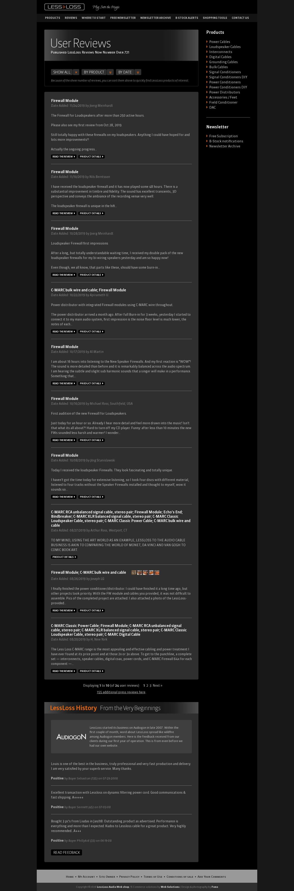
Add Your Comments (212, 876)
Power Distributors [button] (224, 92)
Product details (90, 156)
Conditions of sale (180, 876)
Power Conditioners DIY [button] (228, 87)
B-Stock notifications (226, 141)
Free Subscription (223, 136)
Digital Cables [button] (220, 57)
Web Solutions (170, 886)
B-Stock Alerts (186, 18)
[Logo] (64, 6)
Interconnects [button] (220, 52)
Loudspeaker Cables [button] (225, 47)
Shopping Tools (215, 18)
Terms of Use (153, 876)
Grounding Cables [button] (223, 62)
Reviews (71, 18)
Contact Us (240, 18)
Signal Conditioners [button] (225, 72)
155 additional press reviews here (121, 692)
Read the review (63, 156)
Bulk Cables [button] (218, 67)
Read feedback (66, 852)
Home (70, 876)
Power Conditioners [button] (225, 82)
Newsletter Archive (155, 18)
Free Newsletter (123, 18)
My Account (86, 876)
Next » (157, 685)
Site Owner (107, 876)
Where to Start (94, 18)
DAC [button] (212, 107)
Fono (215, 886)
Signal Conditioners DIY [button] (228, 77)
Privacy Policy (129, 876)
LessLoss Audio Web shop (113, 886)
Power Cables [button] (219, 42)
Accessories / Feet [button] (223, 97)
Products (52, 18)
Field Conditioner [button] (223, 102)
